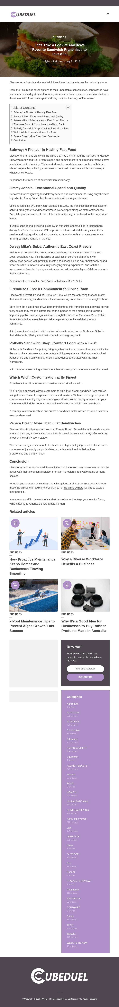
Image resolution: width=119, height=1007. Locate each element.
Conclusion (19, 140)
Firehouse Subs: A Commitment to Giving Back (38, 124)
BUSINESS (59, 37)
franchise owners (73, 487)
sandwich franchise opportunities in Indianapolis (75, 225)
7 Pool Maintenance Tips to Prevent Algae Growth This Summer (32, 626)
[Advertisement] (33, 663)
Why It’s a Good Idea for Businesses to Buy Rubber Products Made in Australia (83, 626)
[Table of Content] (68, 107)
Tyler (47, 61)
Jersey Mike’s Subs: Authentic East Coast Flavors (40, 120)
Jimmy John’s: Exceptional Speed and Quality (38, 116)
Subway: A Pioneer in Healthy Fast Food (35, 112)
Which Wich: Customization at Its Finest (35, 132)
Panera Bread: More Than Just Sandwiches (37, 136)
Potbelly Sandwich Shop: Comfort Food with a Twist (41, 128)
